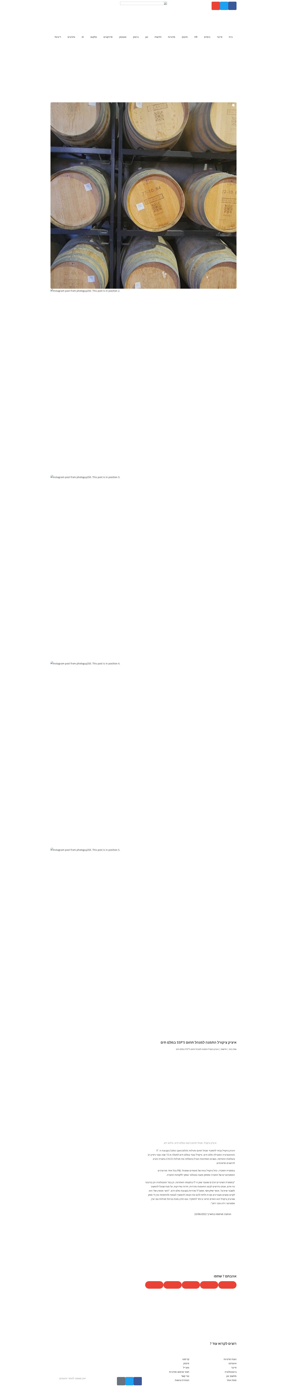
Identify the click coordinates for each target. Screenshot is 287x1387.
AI (83, 36)
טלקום (94, 36)
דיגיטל (58, 36)
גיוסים (207, 36)
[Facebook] (232, 6)
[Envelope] (216, 6)
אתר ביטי (233, 1049)
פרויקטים (108, 36)
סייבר (219, 36)
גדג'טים (71, 36)
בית (231, 36)
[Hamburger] (121, 1381)
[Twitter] (224, 6)
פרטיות (171, 36)
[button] (143, 195)
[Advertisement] (143, 75)
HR (195, 36)
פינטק (185, 36)
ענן (146, 36)
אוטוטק (122, 36)
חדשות (158, 36)
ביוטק (136, 36)
